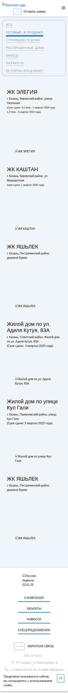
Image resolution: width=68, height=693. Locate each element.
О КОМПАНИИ (34, 597)
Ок (61, 678)
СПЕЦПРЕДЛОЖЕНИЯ (34, 630)
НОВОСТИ (34, 619)
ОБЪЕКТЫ (34, 608)
